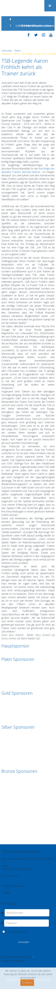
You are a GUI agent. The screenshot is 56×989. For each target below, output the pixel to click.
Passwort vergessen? (13, 960)
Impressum (21, 889)
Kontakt (10, 889)
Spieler (17, 896)
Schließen (27, 982)
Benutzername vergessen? (16, 956)
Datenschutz (34, 889)
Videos (10, 896)
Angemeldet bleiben (16, 931)
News (23, 25)
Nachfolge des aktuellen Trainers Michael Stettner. (28, 170)
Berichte (29, 25)
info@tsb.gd (7, 879)
